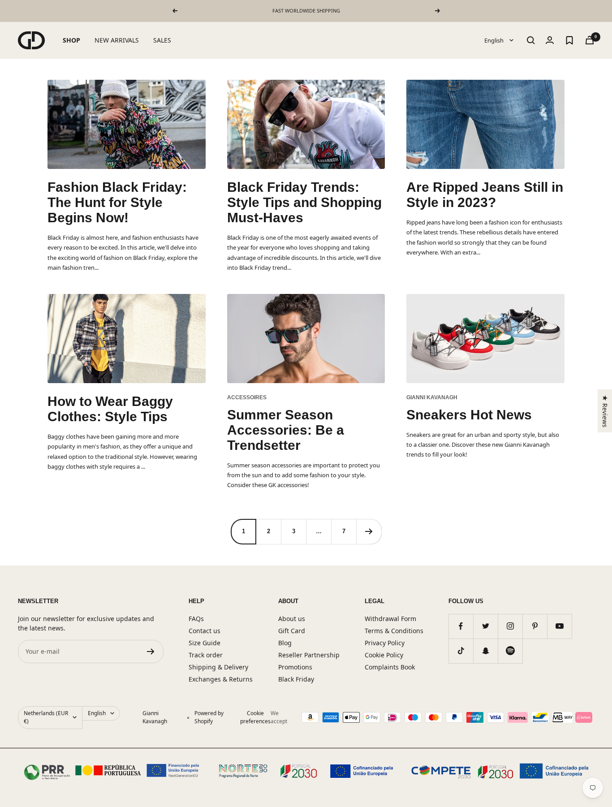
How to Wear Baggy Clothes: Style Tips (110, 409)
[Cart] (589, 40)
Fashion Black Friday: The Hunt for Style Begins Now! (117, 202)
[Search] (531, 40)
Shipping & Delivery (218, 667)
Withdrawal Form (390, 618)
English (494, 40)
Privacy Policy (385, 643)
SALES (162, 40)
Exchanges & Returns (221, 679)
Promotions (295, 667)
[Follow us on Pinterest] (534, 626)
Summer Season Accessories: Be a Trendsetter (285, 430)
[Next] (368, 531)
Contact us (204, 630)
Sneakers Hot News (469, 414)
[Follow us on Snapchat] (485, 651)
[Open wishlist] (569, 40)
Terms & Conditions (394, 630)
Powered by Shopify (209, 717)
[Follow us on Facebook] (460, 626)
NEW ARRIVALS (117, 40)
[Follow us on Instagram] (510, 626)
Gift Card (291, 630)
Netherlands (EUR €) (46, 717)
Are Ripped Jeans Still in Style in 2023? (484, 195)
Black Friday (296, 679)
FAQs (196, 618)
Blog (285, 643)
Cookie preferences (255, 717)
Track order (206, 655)
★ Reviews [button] (605, 410)
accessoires (247, 397)
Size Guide (204, 643)
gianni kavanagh (431, 397)
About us (291, 618)
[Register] (151, 651)
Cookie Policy (384, 655)
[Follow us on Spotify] (510, 651)
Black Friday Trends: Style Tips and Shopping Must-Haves (304, 202)
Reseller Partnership (309, 655)
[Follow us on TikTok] (460, 651)
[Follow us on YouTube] (559, 626)
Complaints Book (390, 667)
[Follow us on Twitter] (485, 626)
